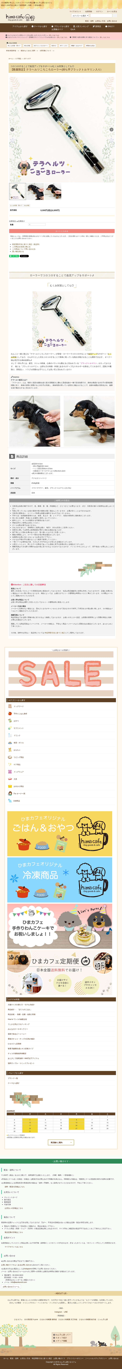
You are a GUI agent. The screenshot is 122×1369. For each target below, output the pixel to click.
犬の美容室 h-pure (31, 1319)
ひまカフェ (18, 1319)
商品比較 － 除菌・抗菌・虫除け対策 (22, 1014)
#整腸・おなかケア (76, 45)
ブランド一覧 (13, 1078)
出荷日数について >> (47, 50)
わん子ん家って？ (63, 1334)
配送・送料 (89, 21)
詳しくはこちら (54, 35)
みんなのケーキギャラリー (18, 1029)
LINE (66, 1312)
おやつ (16, 721)
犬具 (15, 779)
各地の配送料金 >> (12, 50)
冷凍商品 (16, 801)
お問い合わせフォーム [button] (11, 1286)
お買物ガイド (57, 29)
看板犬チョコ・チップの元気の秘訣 (21, 1039)
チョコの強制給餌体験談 (17, 1053)
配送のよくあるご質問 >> (29, 50)
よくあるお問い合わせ (23, 1265)
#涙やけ (54, 45)
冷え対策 (26, 205)
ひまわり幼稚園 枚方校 (87, 1319)
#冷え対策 (27, 45)
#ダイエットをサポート (41, 45)
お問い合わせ (112, 21)
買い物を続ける (18, 251)
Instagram (27, 1268)
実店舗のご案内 (56, 1142)
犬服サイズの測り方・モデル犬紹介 (21, 1004)
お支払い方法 (100, 21)
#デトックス (63, 45)
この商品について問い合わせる (24, 249)
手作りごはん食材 (20, 713)
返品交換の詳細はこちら (14, 1232)
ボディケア (27, 58)
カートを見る (112, 11)
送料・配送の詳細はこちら (15, 1186)
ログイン (99, 11)
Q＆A (73, 29)
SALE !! (111, 26)
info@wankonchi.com (19, 1282)
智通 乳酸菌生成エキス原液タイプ (20, 1048)
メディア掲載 (61, 1340)
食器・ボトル (18, 742)
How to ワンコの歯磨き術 (17, 1019)
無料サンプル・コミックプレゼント (21, 1063)
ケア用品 (18, 58)
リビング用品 (18, 757)
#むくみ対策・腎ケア (14, 45)
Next (111, 130)
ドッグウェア (18, 771)
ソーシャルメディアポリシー (96, 1358)
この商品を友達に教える (21, 246)
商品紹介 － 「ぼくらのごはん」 (20, 1009)
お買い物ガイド (7, 1265)
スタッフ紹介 (61, 1337)
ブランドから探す (61, 26)
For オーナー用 (19, 793)
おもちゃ (16, 750)
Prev (12, 130)
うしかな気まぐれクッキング (19, 1024)
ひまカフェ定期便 (14, 1043)
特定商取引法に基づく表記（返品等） (26, 244)
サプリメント (18, 728)
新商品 (98, 26)
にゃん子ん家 (103, 1319)
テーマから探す (40, 26)
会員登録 (88, 11)
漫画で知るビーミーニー (17, 1034)
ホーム (11, 58)
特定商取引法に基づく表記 (55, 632)
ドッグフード (18, 706)
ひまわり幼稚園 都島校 (48, 1319)
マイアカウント (75, 11)
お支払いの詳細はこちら (14, 1208)
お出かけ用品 (18, 786)
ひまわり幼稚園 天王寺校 (67, 1319)
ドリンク (16, 735)
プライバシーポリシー (75, 1358)
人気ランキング (82, 26)
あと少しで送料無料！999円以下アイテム (23, 1058)
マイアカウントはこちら (14, 1246)
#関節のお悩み (90, 45)
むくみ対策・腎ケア (16, 205)
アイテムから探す (20, 26)
